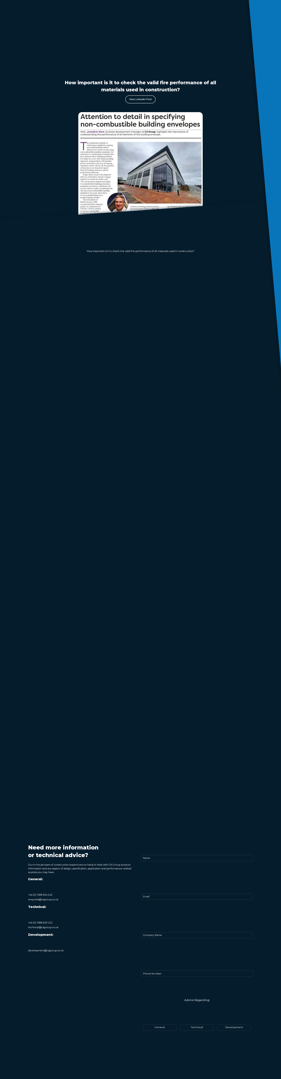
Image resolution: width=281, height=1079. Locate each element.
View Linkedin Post (140, 99)
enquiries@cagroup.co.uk (43, 899)
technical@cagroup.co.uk (43, 927)
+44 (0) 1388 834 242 (40, 894)
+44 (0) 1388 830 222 (40, 922)
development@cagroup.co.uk (46, 950)
